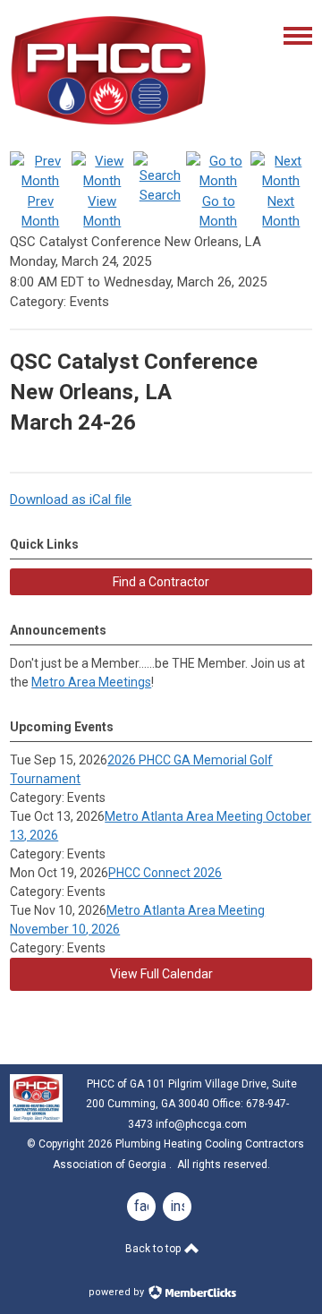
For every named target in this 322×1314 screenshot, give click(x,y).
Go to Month (218, 211)
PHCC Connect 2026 (165, 873)
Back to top (154, 1248)
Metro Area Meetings (91, 682)
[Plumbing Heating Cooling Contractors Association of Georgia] (109, 126)
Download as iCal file (70, 499)
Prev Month (40, 211)
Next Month (281, 211)
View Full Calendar (161, 974)
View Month (102, 211)
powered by (118, 1292)
